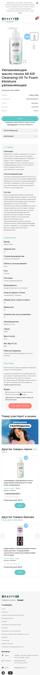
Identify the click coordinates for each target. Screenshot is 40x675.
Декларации (9, 136)
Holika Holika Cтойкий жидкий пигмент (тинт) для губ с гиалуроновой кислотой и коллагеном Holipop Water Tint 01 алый (20, 552)
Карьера (4, 637)
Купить (20, 119)
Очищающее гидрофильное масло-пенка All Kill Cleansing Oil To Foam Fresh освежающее (18, 483)
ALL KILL (34, 103)
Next (37, 536)
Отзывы (4, 621)
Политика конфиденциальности (12, 647)
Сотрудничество (7, 618)
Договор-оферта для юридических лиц (15, 634)
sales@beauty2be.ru (20, 667)
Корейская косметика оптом (11, 624)
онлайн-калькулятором (12, 384)
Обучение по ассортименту (11, 631)
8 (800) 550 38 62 (19, 660)
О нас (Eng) (5, 640)
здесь (20, 13)
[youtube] (10, 673)
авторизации (12, 124)
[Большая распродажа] (20, 431)
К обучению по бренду (20, 406)
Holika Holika (33, 95)
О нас (3, 609)
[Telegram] (3, 673)
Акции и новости (7, 643)
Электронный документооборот (13, 615)
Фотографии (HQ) (11, 130)
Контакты (5, 612)
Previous (3, 536)
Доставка (5, 628)
